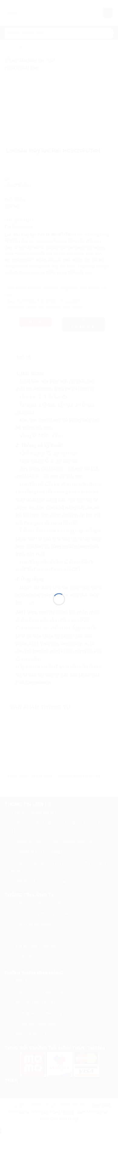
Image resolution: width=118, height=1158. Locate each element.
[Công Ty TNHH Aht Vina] (59, 571)
